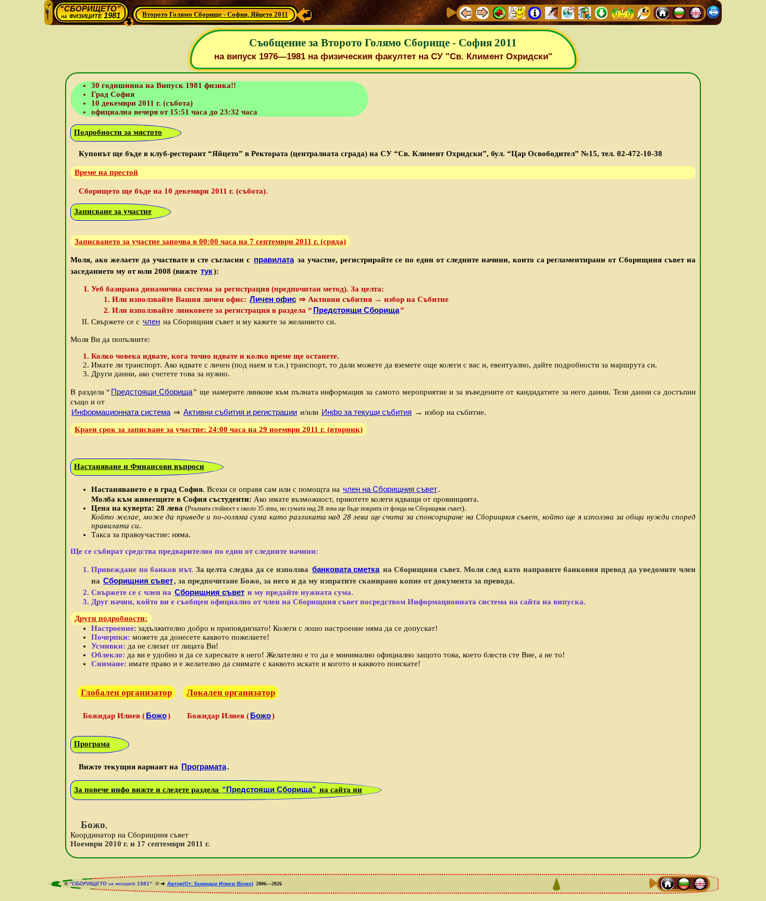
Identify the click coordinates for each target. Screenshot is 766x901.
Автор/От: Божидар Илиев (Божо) (210, 883)
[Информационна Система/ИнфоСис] (534, 12)
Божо (156, 715)
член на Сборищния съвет (390, 489)
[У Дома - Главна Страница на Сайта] (662, 12)
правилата (274, 259)
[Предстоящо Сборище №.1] (517, 12)
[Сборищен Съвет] (622, 12)
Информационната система (120, 412)
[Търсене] (644, 12)
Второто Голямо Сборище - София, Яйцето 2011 (215, 14)
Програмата (203, 766)
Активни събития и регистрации (240, 412)
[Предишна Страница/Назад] (466, 12)
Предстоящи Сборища (356, 310)
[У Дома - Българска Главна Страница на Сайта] (679, 12)
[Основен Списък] (499, 12)
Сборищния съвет (138, 580)
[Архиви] (584, 12)
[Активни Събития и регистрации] (568, 12)
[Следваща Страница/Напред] (482, 12)
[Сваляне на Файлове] (601, 12)
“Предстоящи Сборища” (269, 789)
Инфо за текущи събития (367, 412)
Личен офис (273, 299)
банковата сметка (346, 569)
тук (207, 271)
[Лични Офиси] (551, 12)
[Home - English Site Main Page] (695, 12)
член (151, 321)
